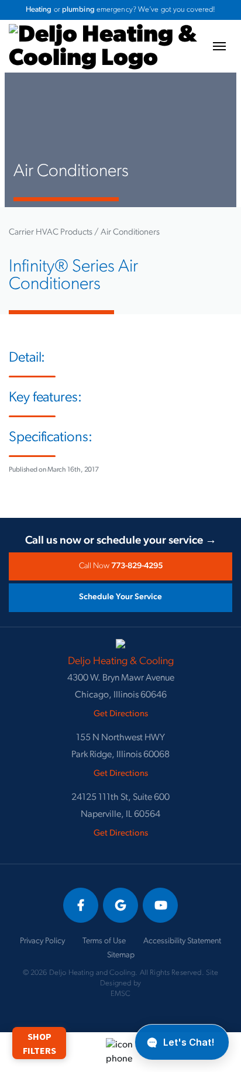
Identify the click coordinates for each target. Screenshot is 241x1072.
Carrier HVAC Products (50, 232)
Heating (39, 9)
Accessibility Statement (182, 941)
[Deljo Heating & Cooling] (103, 29)
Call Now (121, 566)
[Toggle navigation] (219, 46)
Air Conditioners (130, 232)
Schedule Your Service (120, 597)
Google (120, 905)
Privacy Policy (42, 941)
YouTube (160, 905)
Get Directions (121, 714)
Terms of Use (104, 941)
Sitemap (121, 955)
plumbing (78, 9)
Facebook (80, 905)
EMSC (121, 994)
